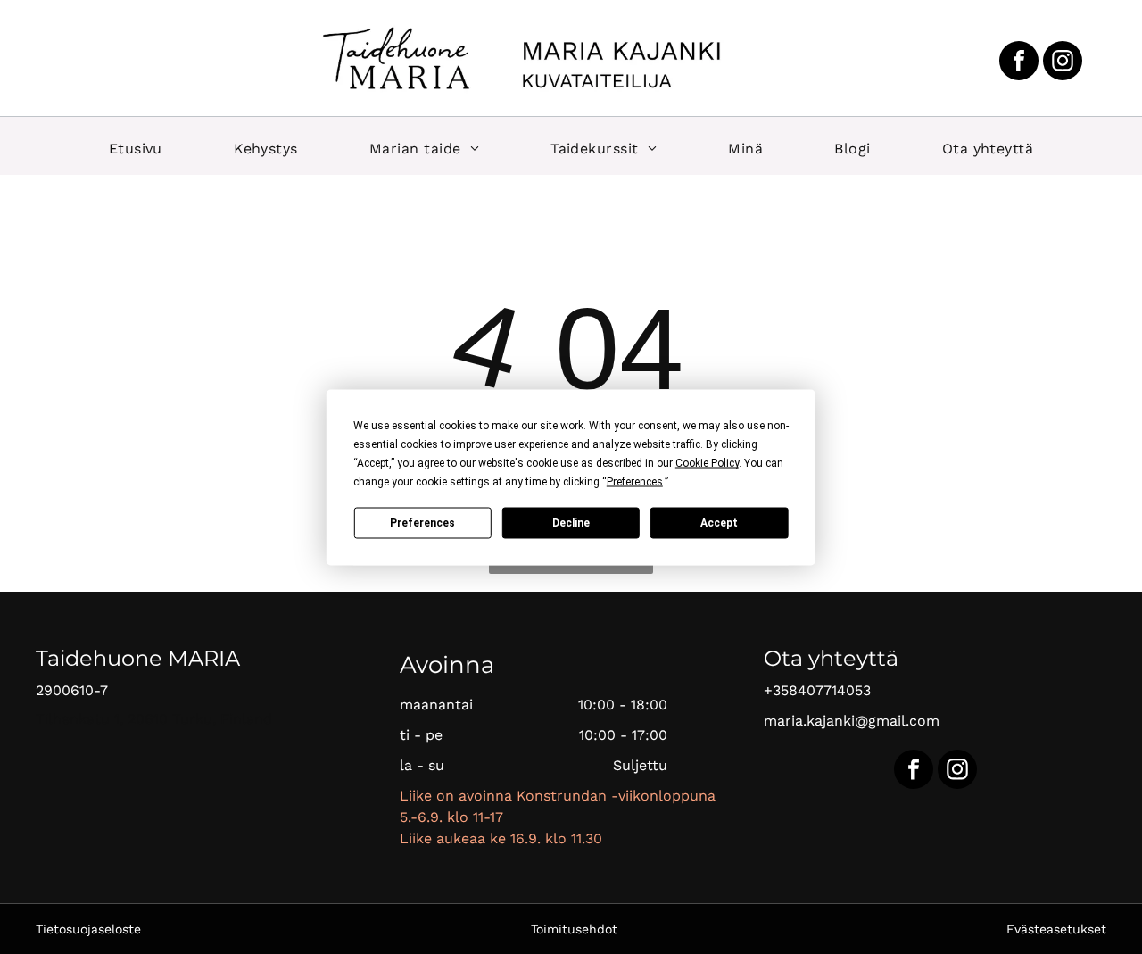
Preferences (422, 523)
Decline (571, 523)
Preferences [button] (635, 481)
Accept (719, 523)
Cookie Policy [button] (707, 462)
